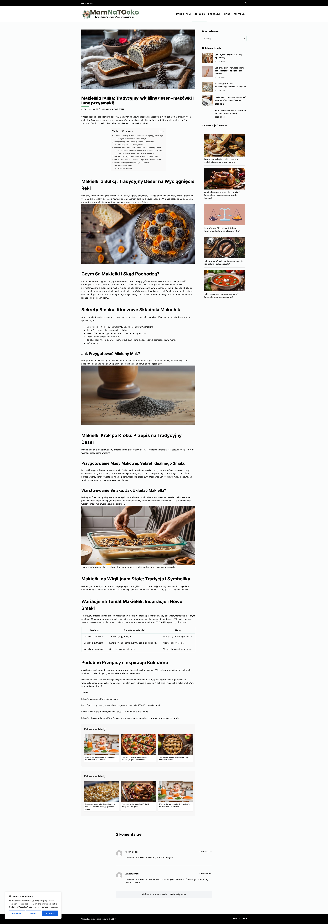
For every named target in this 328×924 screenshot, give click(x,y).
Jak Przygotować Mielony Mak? (130, 145)
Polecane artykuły (125, 165)
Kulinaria (105, 109)
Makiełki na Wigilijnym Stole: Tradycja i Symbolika (136, 156)
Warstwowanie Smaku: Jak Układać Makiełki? (136, 153)
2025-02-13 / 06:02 (205, 873)
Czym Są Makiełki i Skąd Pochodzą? (130, 138)
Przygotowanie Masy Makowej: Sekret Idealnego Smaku (140, 150)
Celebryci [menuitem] (239, 14)
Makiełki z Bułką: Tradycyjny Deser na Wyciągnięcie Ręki (138, 135)
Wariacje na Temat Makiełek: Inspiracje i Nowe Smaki (137, 159)
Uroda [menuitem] (226, 14)
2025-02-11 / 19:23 (205, 852)
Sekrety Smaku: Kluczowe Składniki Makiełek (134, 142)
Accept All (50, 913)
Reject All (33, 913)
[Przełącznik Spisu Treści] (160, 132)
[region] (33, 905)
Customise (16, 913)
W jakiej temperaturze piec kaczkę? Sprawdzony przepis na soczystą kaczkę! (222, 195)
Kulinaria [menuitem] (199, 14)
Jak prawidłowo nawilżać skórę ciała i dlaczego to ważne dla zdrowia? (229, 71)
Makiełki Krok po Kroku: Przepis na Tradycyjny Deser (137, 148)
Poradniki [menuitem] (214, 14)
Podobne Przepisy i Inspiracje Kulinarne (131, 163)
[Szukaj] (246, 3)
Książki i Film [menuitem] (183, 14)
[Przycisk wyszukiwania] (244, 38)
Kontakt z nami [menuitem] (87, 3)
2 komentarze (118, 109)
